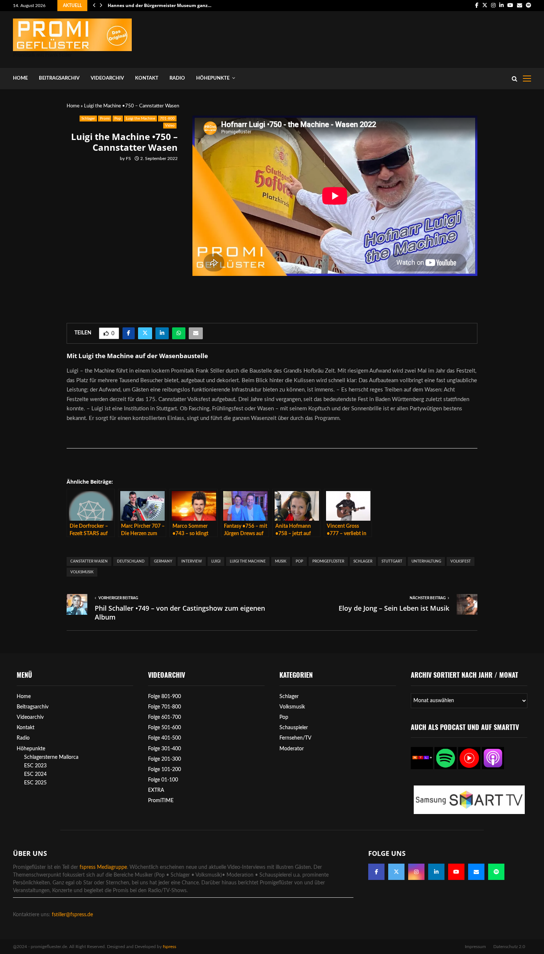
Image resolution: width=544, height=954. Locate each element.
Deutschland (131, 561)
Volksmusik (82, 572)
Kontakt (146, 78)
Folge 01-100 (163, 780)
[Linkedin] (436, 872)
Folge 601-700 (164, 717)
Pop (117, 118)
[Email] (476, 872)
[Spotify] (496, 872)
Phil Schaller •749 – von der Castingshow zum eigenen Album (180, 612)
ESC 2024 (35, 774)
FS (128, 158)
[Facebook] (376, 872)
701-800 (167, 118)
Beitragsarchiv (59, 78)
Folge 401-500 (164, 738)
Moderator (291, 748)
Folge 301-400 (164, 748)
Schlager (88, 118)
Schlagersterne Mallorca (51, 757)
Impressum (475, 946)
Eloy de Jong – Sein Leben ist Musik (394, 608)
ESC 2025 (35, 782)
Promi (105, 118)
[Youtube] (456, 872)
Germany (163, 561)
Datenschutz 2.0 (509, 946)
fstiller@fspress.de (72, 914)
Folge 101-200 (164, 769)
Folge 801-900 (164, 696)
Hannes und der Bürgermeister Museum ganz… (165, 5)
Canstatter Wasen (89, 561)
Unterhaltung (426, 561)
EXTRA (156, 790)
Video (170, 125)
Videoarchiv (107, 78)
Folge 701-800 (164, 707)
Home (20, 78)
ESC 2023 (35, 765)
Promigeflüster (328, 561)
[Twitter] (396, 872)
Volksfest (460, 561)
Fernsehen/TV (295, 738)
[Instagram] (416, 872)
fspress (169, 946)
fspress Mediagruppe (103, 867)
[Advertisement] (396, 37)
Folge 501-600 (164, 727)
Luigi (216, 561)
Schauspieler (293, 727)
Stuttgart (392, 561)
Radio (177, 78)
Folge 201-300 (164, 759)
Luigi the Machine (140, 118)
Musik (280, 561)
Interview (191, 561)
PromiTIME (161, 800)
